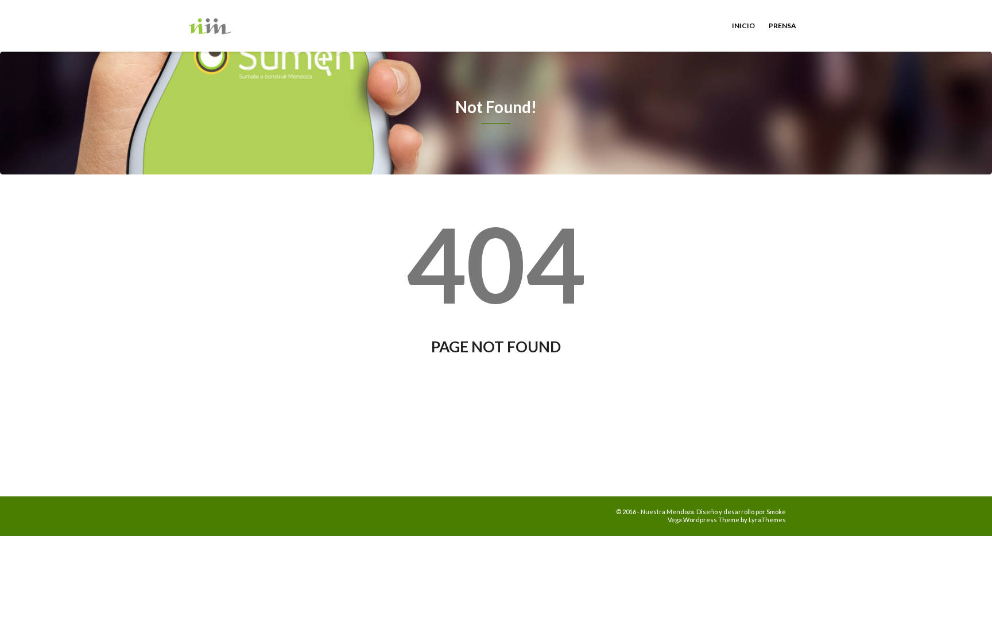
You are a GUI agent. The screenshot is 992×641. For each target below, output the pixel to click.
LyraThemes (767, 519)
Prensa (782, 25)
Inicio (743, 25)
